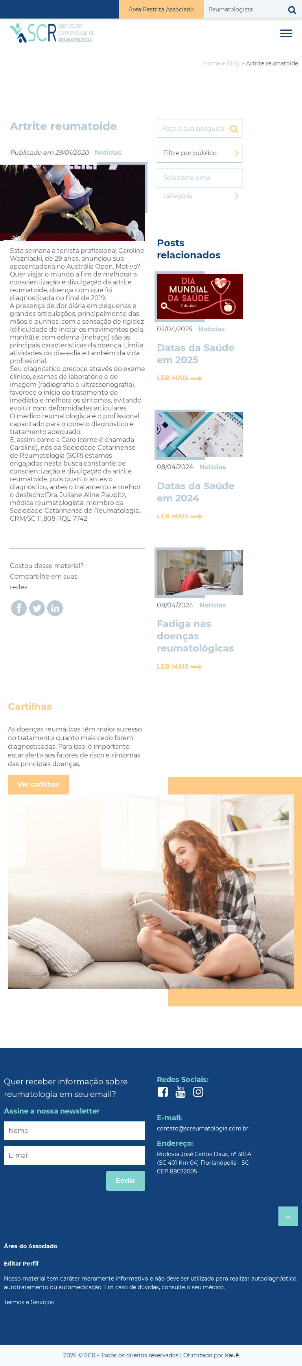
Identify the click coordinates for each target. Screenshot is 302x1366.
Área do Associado (30, 1246)
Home (211, 63)
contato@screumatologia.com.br (203, 1128)
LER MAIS (173, 378)
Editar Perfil (21, 1263)
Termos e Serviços (29, 1302)
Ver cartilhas (38, 784)
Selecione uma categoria (186, 180)
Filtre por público (190, 153)
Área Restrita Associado (161, 9)
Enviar (125, 1180)
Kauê (232, 1355)
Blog (233, 63)
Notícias (108, 152)
